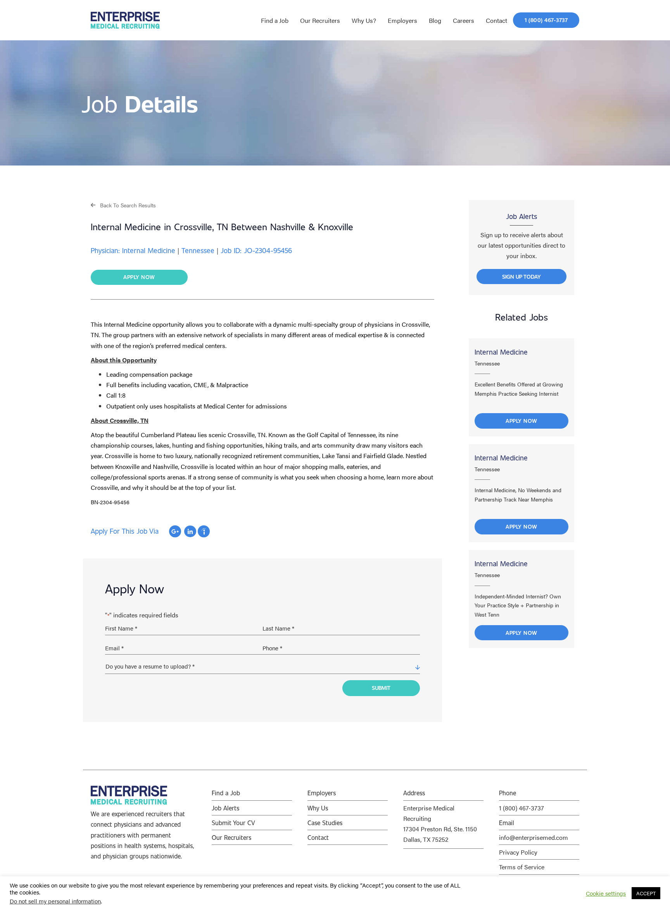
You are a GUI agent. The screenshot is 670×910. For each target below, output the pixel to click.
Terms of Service (521, 866)
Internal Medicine (501, 352)
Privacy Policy (518, 852)
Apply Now (521, 420)
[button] (123, 205)
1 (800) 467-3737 (521, 807)
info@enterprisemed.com (533, 837)
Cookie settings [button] (606, 893)
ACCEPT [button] (646, 893)
